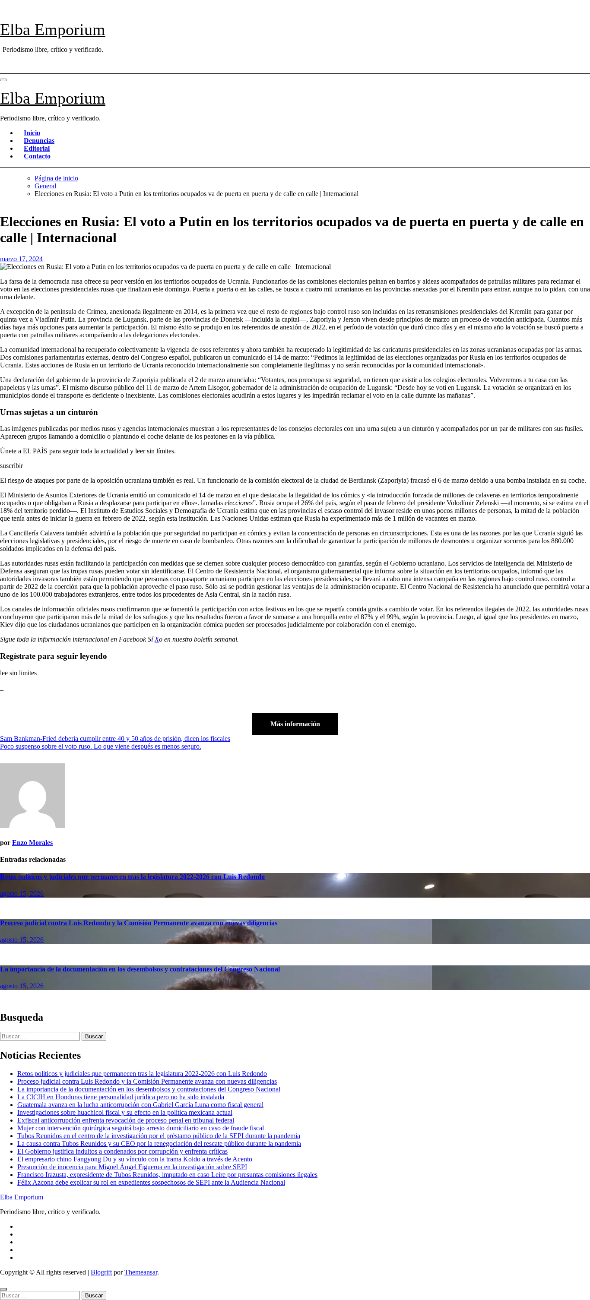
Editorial (37, 148)
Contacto (37, 156)
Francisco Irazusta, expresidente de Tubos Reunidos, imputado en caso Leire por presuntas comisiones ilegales (167, 1174)
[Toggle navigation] (3, 80)
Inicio (32, 132)
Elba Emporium (52, 29)
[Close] (3, 1289)
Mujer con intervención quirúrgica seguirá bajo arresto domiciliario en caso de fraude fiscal (140, 1128)
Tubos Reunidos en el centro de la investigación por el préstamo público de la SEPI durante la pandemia (158, 1135)
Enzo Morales (32, 842)
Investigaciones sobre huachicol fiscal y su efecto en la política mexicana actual (124, 1112)
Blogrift (101, 1272)
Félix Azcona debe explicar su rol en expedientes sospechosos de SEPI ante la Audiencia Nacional (151, 1182)
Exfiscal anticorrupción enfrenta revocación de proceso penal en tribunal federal (125, 1120)
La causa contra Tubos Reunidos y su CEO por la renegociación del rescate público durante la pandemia (159, 1143)
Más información (295, 723)
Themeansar (140, 1272)
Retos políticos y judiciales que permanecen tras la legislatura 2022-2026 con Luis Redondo (132, 876)
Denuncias (39, 140)
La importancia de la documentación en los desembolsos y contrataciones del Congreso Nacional (140, 969)
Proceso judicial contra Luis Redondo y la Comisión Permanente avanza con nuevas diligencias (138, 923)
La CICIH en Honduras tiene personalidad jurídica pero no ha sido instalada (120, 1097)
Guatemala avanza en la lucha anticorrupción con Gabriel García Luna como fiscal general (140, 1104)
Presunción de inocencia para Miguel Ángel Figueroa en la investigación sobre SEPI (132, 1166)
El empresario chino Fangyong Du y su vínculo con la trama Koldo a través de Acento (134, 1159)
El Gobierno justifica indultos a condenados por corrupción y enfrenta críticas (122, 1151)
